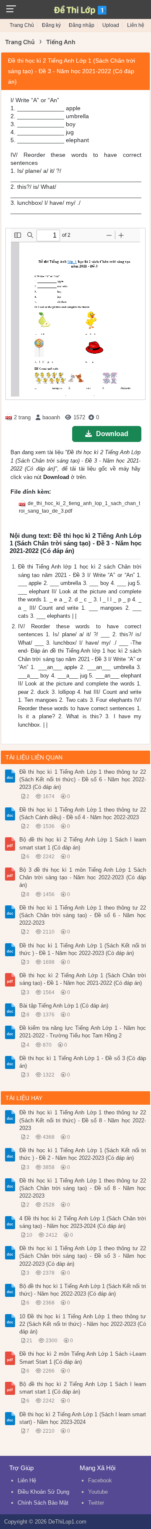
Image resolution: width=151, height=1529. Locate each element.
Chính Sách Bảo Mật (43, 1503)
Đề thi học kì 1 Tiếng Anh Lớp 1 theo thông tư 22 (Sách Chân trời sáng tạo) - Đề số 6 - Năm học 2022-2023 (82, 915)
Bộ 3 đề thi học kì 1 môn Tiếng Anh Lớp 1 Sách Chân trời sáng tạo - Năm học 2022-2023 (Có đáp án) (82, 877)
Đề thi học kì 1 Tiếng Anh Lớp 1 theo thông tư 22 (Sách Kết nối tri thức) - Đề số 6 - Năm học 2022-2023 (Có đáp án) (82, 779)
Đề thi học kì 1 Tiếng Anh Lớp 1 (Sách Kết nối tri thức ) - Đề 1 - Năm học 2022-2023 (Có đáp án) (82, 949)
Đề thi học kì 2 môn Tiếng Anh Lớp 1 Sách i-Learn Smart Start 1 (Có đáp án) (82, 1358)
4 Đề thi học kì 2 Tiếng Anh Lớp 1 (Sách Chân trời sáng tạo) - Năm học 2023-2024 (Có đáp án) (82, 1222)
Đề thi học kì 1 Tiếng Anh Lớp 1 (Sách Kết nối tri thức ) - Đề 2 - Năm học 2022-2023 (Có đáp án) (82, 1154)
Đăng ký (51, 25)
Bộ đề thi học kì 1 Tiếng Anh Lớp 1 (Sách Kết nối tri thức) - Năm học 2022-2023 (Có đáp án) (82, 1290)
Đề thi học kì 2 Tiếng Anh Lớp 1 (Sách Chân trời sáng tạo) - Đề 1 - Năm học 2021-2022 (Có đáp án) (82, 979)
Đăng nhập (81, 25)
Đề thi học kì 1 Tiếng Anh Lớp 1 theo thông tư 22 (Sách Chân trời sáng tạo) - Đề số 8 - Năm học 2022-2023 (82, 1188)
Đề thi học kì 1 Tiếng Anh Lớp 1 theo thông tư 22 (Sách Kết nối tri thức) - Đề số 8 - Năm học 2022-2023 (82, 1120)
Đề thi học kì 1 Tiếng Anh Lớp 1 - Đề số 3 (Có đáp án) (82, 1062)
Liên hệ (135, 25)
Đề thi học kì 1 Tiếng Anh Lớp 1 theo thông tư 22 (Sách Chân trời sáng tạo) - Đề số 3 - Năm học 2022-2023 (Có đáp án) (82, 1256)
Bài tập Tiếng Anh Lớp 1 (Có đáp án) (63, 1006)
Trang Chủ (22, 25)
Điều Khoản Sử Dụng (43, 1492)
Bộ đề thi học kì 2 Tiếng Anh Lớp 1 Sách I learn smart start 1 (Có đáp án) (82, 843)
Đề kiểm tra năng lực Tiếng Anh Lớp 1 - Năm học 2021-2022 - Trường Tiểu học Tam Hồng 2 (82, 1032)
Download (112, 433)
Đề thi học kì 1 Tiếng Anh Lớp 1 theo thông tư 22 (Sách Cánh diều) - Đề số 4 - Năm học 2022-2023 (82, 813)
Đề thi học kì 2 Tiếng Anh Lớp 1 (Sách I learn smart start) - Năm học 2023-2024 (82, 1418)
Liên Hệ (27, 1480)
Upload (110, 25)
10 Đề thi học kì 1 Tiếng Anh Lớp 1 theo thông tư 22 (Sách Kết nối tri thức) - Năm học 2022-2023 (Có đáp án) (82, 1324)
